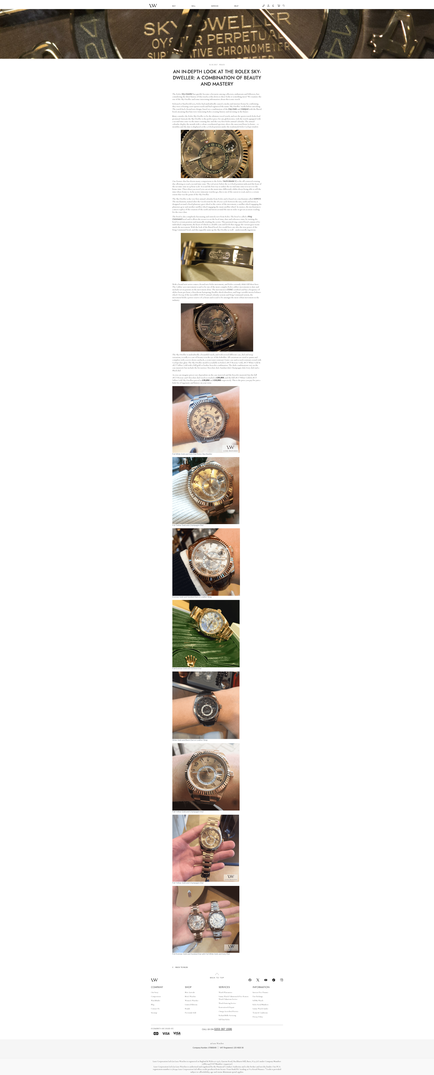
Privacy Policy (258, 1017)
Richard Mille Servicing (227, 1015)
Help (236, 6)
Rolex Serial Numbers (261, 1004)
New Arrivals (190, 992)
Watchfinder (155, 1000)
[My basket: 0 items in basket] (279, 6)
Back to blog (182, 967)
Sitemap (154, 1013)
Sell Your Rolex (224, 1019)
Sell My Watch (258, 1000)
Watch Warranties (225, 992)
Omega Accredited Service (228, 1011)
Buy (174, 6)
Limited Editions (191, 1004)
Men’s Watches (190, 996)
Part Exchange (258, 996)
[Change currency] (273, 6)
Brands (187, 1009)
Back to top (217, 978)
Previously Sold (190, 1013)
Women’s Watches (191, 1000)
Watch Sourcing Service (227, 1003)
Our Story (154, 992)
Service (214, 6)
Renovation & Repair (226, 1007)
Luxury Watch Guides (260, 1009)
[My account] (268, 6)
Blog (152, 1004)
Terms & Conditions (260, 1013)
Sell (193, 6)
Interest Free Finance (260, 992)
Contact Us (155, 1009)
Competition (156, 996)
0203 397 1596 (223, 1029)
